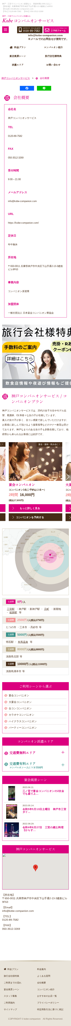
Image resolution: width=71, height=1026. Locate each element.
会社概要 (41, 982)
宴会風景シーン (17, 56)
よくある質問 (43, 976)
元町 (46, 609)
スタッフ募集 (10, 996)
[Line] (44, 89)
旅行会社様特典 (53, 56)
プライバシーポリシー (48, 1002)
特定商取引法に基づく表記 (50, 1009)
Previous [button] (3, 476)
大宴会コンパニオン (20, 701)
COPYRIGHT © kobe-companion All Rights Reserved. (35, 1019)
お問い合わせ (53, 65)
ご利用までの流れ (12, 982)
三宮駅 (11, 609)
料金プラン (20, 47)
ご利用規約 (9, 1002)
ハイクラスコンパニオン (23, 721)
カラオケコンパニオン (21, 714)
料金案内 (41, 969)
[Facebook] (27, 89)
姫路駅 (13, 612)
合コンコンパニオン (20, 708)
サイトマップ (10, 1009)
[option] (35, 481)
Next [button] (68, 476)
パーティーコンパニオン (23, 727)
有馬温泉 (23, 641)
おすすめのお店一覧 (47, 996)
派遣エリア (18, 65)
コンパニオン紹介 (53, 47)
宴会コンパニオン (19, 695)
